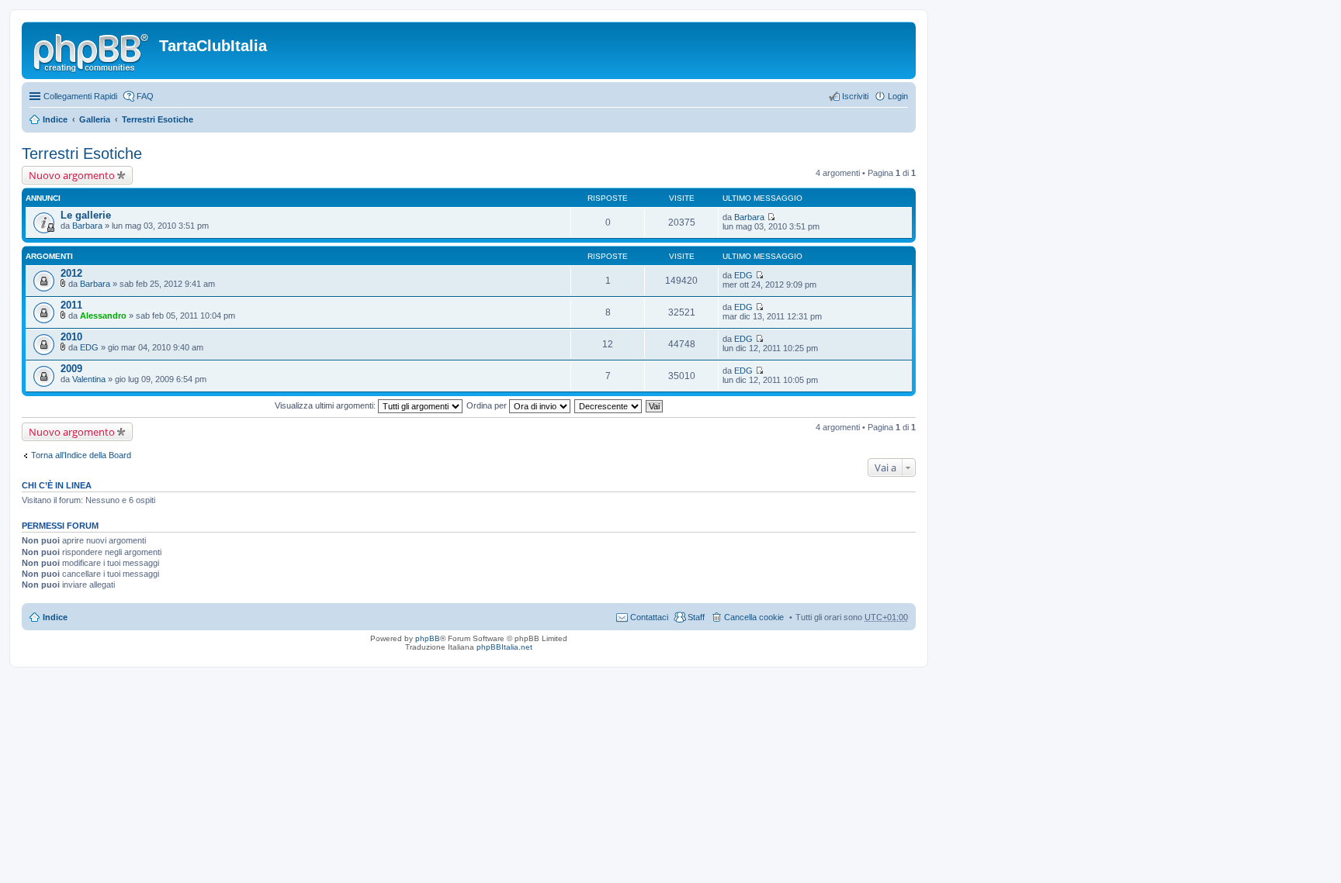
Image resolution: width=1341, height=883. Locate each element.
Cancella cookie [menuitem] (754, 617)
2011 (71, 305)
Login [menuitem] (898, 96)
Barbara (87, 225)
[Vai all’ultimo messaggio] (771, 217)
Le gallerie (86, 215)
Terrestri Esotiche (157, 119)
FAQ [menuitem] (145, 96)
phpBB (427, 638)
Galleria (94, 119)
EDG (743, 275)
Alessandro (103, 315)
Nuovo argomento (72, 175)
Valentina (89, 379)
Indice (55, 119)
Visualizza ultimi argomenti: (326, 405)
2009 (71, 368)
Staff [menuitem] (696, 617)
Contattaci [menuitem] (649, 617)
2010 (71, 337)
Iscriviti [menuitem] (855, 96)
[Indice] (92, 50)
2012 (71, 273)
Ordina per (487, 405)
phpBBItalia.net (504, 647)
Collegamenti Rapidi (80, 96)
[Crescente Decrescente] (608, 405)
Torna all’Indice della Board (81, 455)
